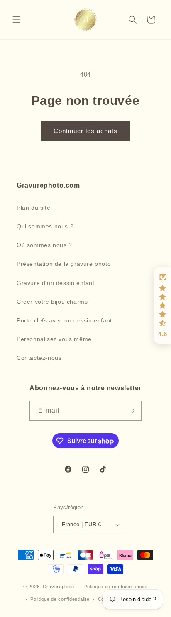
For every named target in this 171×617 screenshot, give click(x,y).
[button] (16, 19)
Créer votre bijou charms (52, 301)
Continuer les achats (85, 130)
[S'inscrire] (132, 411)
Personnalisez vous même (54, 339)
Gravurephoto (58, 586)
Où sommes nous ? (44, 245)
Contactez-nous (39, 357)
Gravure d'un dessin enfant (56, 283)
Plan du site (33, 207)
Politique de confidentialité (60, 599)
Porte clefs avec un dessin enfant (64, 320)
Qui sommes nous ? (45, 226)
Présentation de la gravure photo (64, 263)
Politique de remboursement (116, 586)
